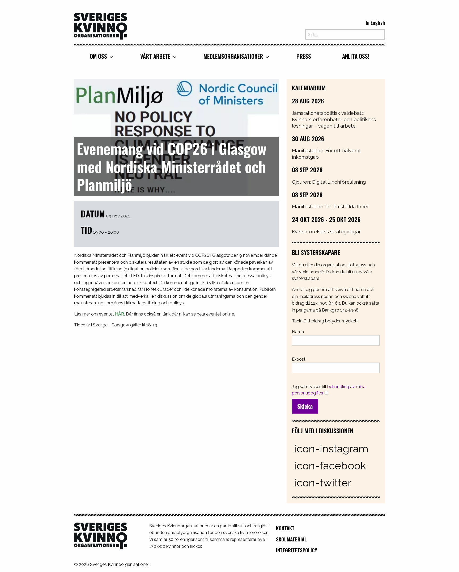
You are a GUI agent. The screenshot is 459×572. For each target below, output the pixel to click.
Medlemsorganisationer (233, 56)
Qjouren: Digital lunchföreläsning (329, 182)
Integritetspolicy (296, 550)
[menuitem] (99, 56)
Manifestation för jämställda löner (330, 206)
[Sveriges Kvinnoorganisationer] (100, 25)
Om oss (98, 56)
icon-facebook (330, 465)
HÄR (119, 314)
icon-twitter (322, 482)
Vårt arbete (155, 56)
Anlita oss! (355, 56)
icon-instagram (331, 448)
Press (303, 56)
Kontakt (285, 528)
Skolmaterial (291, 539)
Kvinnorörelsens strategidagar (326, 231)
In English (375, 22)
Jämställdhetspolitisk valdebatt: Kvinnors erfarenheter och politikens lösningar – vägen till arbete (334, 119)
